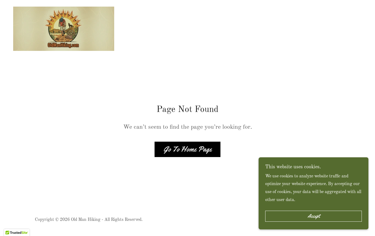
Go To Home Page (187, 149)
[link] (63, 28)
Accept (313, 216)
